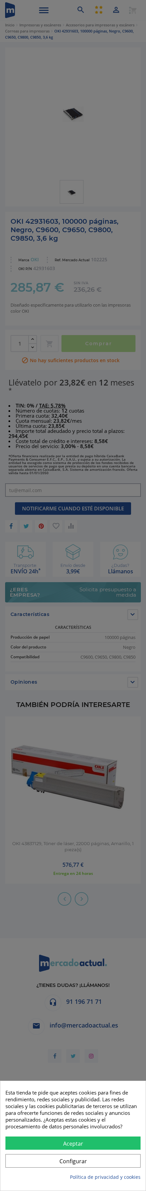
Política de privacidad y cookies (105, 1177)
